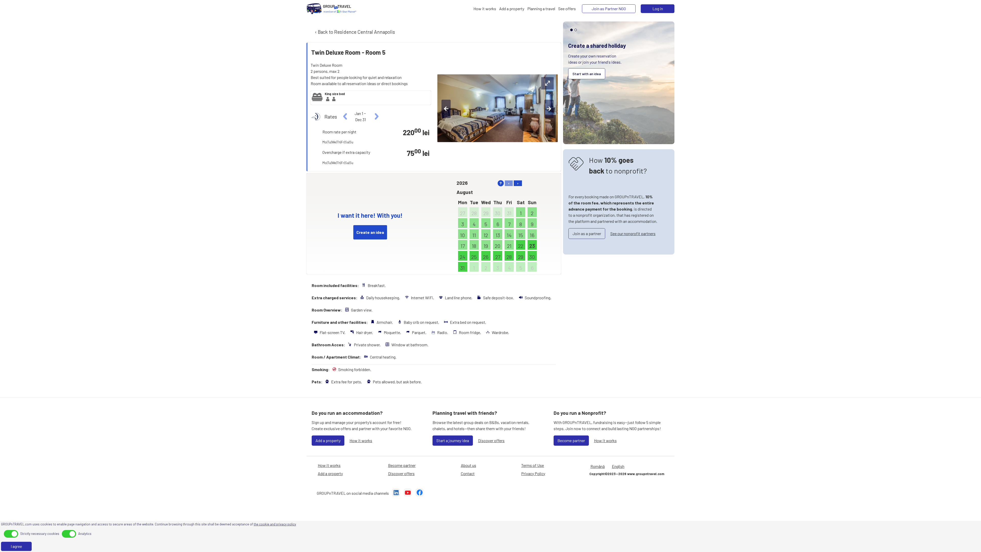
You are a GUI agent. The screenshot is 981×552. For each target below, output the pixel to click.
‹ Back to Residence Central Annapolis (354, 32)
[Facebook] (419, 493)
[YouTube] (407, 493)
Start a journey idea (452, 440)
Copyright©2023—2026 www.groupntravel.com (626, 474)
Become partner (571, 440)
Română (597, 466)
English (618, 466)
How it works (360, 440)
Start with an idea (587, 74)
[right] (375, 116)
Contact (468, 473)
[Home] (314, 8)
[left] (345, 116)
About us (468, 465)
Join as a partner (587, 233)
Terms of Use (532, 465)
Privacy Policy (533, 473)
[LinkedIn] (396, 493)
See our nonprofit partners (633, 233)
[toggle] (11, 534)
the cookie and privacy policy (275, 524)
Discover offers (491, 440)
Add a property (328, 440)
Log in (657, 8)
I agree (16, 546)
